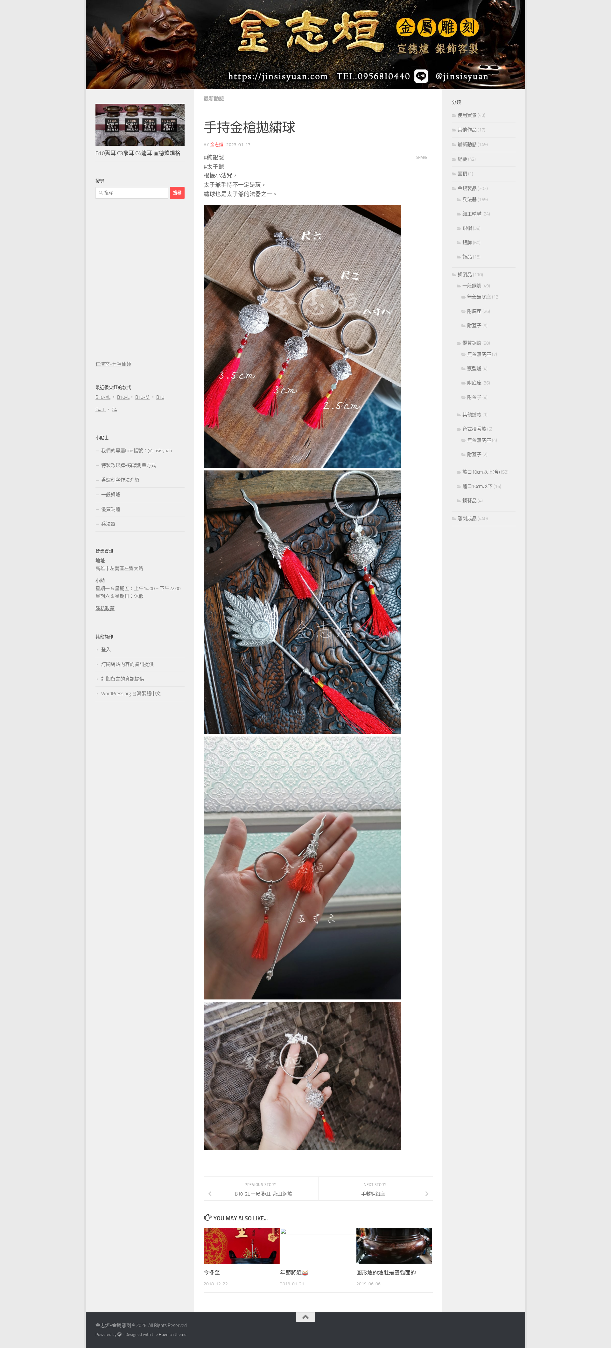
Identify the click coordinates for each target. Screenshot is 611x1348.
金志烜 (216, 144)
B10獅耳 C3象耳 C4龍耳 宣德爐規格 (137, 153)
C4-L (100, 410)
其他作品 (467, 130)
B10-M (142, 397)
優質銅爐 (110, 509)
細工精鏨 (471, 214)
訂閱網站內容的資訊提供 (127, 664)
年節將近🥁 (294, 1272)
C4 (114, 410)
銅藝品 (469, 501)
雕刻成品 (467, 518)
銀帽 (467, 228)
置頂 (462, 174)
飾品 (467, 257)
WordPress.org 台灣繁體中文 (131, 693)
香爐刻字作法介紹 (120, 480)
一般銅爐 (110, 495)
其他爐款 (471, 415)
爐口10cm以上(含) (481, 472)
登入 (106, 650)
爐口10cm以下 (477, 486)
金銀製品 (467, 188)
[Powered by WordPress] (119, 1334)
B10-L (123, 397)
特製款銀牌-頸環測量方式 (128, 465)
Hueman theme (172, 1334)
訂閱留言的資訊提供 (122, 679)
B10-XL (102, 397)
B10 (160, 397)
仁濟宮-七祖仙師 (113, 364)
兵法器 (108, 524)
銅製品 (465, 275)
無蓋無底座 (479, 297)
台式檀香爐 (474, 429)
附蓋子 (474, 325)
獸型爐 (474, 368)
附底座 (474, 311)
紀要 (462, 159)
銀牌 (467, 242)
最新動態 (214, 98)
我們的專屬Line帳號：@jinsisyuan (136, 451)
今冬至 (212, 1272)
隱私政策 (105, 608)
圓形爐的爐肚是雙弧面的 (386, 1272)
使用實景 (467, 115)
